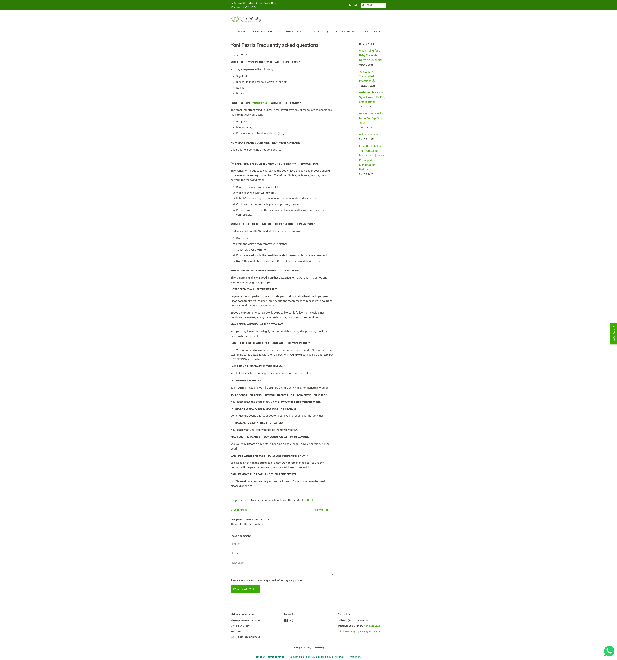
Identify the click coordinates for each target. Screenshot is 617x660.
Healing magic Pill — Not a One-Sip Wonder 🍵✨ (372, 118)
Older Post (240, 509)
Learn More (345, 31)
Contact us (371, 31)
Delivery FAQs (319, 31)
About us (293, 31)
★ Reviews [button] (613, 333)
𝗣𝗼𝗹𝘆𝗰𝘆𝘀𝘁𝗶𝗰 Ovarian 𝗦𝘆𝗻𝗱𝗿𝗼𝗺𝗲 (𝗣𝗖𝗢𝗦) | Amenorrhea (372, 97)
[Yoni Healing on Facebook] (286, 621)
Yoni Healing (317, 647)
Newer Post (322, 509)
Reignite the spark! (370, 134)
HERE (310, 500)
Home (241, 31)
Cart (355, 5)
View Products (264, 31)
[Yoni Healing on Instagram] (291, 621)
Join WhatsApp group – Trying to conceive (359, 631)
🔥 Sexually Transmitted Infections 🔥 (367, 76)
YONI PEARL (260, 103)
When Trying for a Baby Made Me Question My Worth (370, 55)
